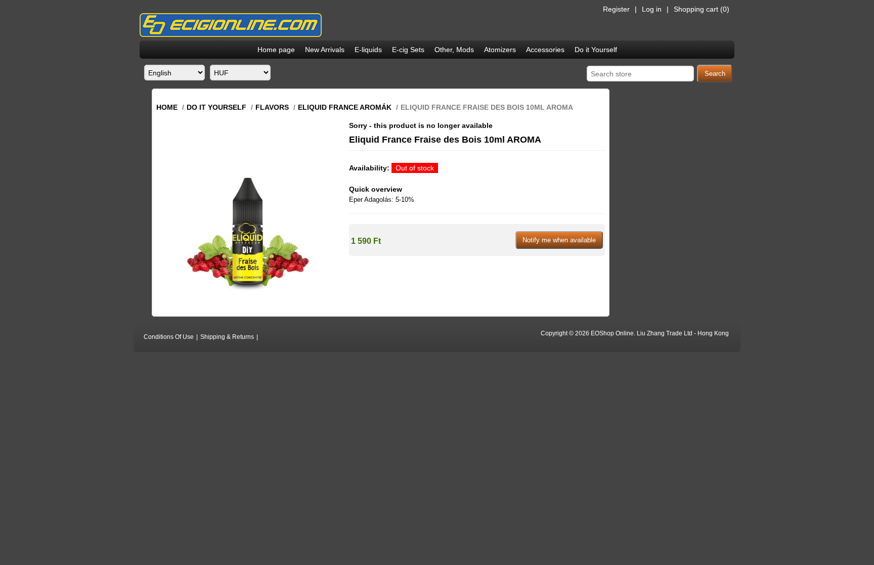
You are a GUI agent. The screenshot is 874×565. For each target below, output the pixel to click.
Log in (652, 9)
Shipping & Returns (227, 336)
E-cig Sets (408, 50)
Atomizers (500, 50)
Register (616, 9)
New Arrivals (324, 50)
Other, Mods (454, 50)
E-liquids (368, 50)
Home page (276, 50)
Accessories (545, 50)
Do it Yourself (596, 50)
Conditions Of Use (169, 336)
